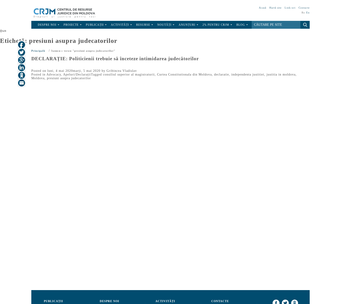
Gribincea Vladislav (121, 71)
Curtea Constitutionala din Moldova (184, 74)
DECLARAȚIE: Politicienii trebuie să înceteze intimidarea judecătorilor (115, 58)
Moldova (38, 78)
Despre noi (47, 24)
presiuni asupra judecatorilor (69, 78)
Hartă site (275, 7)
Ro (303, 12)
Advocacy (53, 74)
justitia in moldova (281, 74)
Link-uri (290, 7)
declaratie (221, 74)
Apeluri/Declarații (77, 74)
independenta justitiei (247, 74)
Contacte (304, 7)
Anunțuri (187, 24)
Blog (240, 24)
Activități (120, 24)
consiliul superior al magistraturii (129, 74)
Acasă (262, 7)
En (308, 12)
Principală (38, 50)
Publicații (95, 24)
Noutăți (164, 24)
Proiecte (71, 24)
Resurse (143, 24)
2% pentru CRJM (216, 24)
